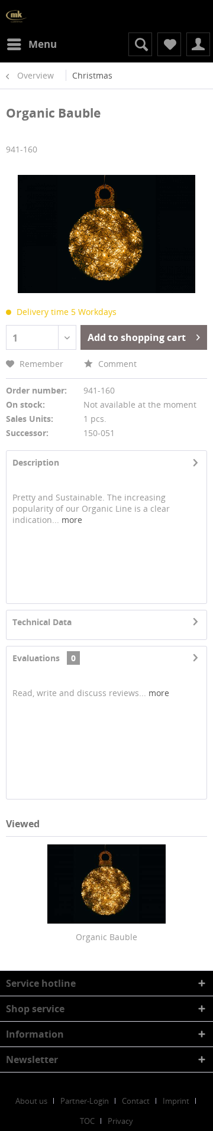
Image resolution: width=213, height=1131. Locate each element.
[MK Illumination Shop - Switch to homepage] (16, 16)
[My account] (198, 44)
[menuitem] (31, 44)
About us (31, 1101)
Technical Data (42, 622)
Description (35, 462)
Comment (116, 363)
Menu (42, 44)
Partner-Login (84, 1101)
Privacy (120, 1121)
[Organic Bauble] (106, 884)
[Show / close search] (140, 44)
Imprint (176, 1101)
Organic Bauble (106, 936)
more (70, 519)
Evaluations (36, 658)
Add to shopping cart (137, 337)
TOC (87, 1121)
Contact (136, 1101)
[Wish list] (169, 44)
